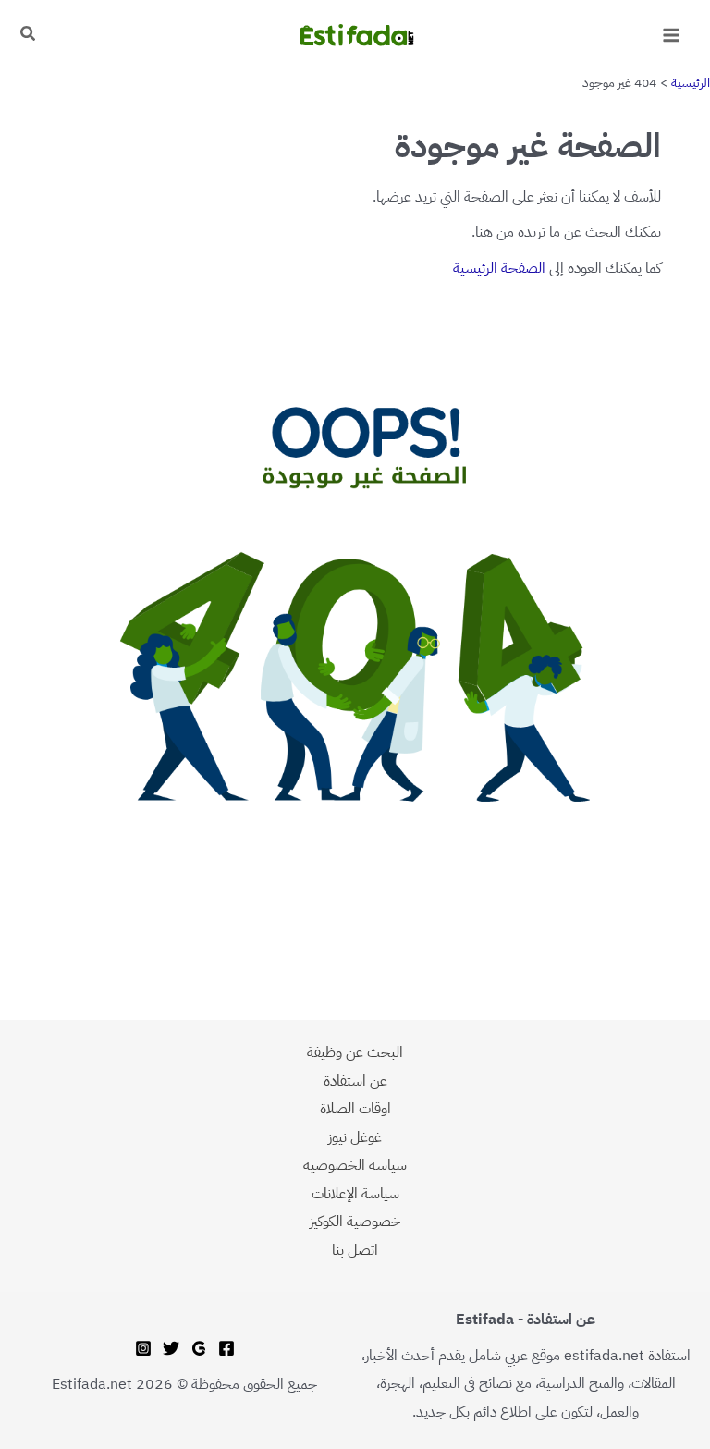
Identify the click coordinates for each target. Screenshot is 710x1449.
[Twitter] (171, 1348)
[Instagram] (143, 1348)
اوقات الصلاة (355, 1108)
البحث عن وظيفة (355, 1051)
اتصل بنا (355, 1249)
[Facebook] (226, 1348)
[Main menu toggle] (671, 35)
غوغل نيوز (355, 1136)
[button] (26, 35)
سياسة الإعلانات (355, 1193)
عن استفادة (355, 1080)
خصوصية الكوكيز (355, 1221)
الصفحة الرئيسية (499, 267)
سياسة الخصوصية (355, 1164)
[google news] (198, 1348)
